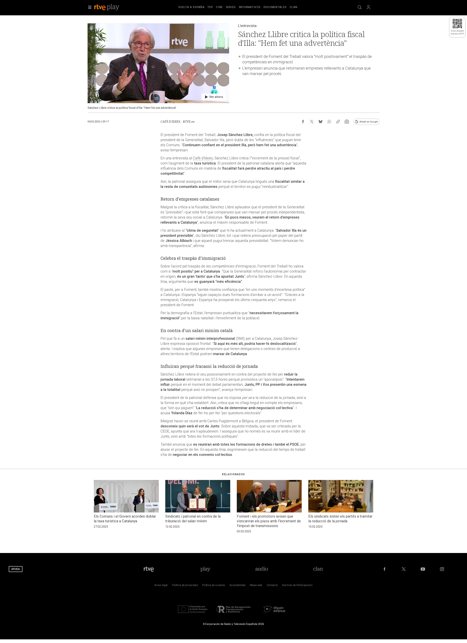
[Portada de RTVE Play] (107, 7)
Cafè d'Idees (203, 158)
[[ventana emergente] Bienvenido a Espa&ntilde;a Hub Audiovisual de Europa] (274, 613)
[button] (89, 7)
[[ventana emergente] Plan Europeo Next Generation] (192, 613)
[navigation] (238, 6)
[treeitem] (191, 7)
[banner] (111, 7)
